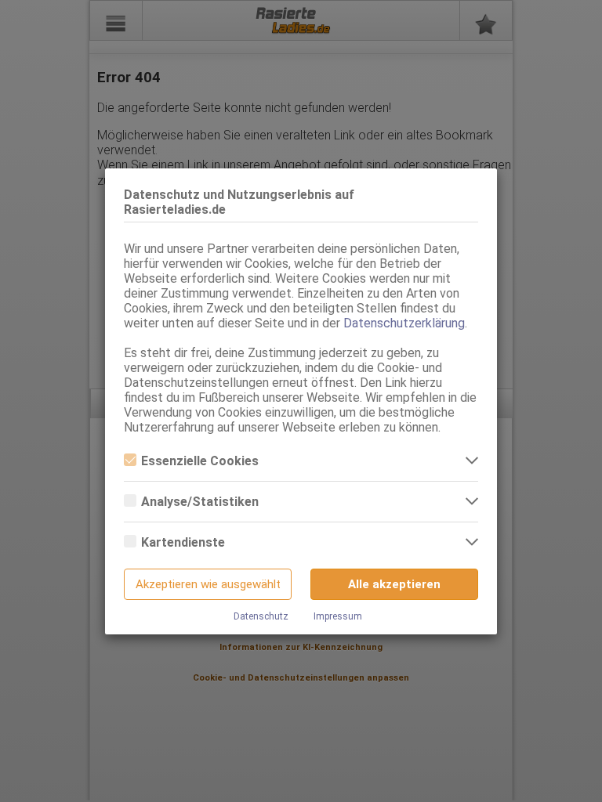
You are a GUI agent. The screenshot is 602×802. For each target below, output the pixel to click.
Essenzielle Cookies (200, 460)
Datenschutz (261, 616)
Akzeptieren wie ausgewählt (208, 584)
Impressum (338, 616)
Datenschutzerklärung (404, 323)
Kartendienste (183, 542)
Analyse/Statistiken (200, 501)
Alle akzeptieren (394, 584)
